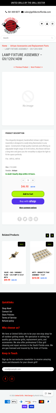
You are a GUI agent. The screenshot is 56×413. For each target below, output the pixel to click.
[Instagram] (12, 378)
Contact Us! (7, 311)
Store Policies (8, 314)
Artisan (14, 170)
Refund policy (8, 321)
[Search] (52, 38)
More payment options (28, 208)
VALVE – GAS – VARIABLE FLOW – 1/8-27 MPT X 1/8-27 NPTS (14, 274)
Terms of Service (9, 317)
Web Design (29, 396)
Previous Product (21, 67)
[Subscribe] (51, 369)
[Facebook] (5, 378)
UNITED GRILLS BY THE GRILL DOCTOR (28, 3)
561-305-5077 (14, 12)
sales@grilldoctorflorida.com (37, 12)
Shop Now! (6, 308)
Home (4, 46)
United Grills (19, 396)
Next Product (36, 67)
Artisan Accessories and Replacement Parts (29, 46)
